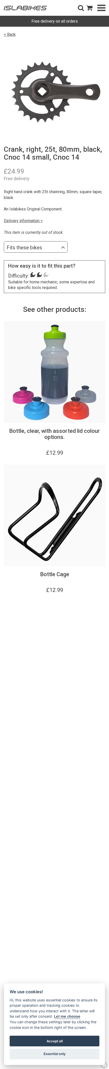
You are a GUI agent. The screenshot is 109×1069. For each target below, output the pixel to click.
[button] (81, 8)
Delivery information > (23, 220)
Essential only (55, 1054)
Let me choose (67, 1016)
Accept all (55, 1041)
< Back (10, 34)
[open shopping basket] (89, 8)
